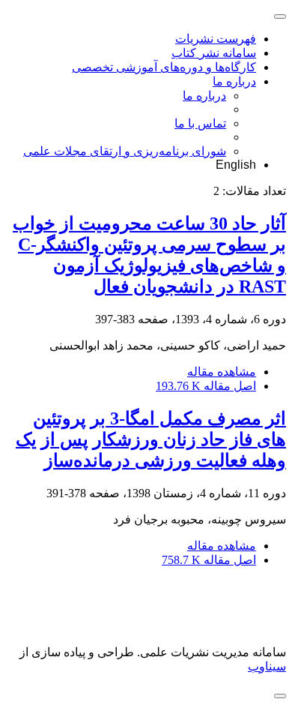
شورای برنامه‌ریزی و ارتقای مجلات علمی (124, 151)
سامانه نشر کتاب (213, 52)
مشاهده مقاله (221, 371)
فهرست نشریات (215, 38)
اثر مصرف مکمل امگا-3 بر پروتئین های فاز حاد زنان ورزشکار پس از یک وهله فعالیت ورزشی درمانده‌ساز (151, 439)
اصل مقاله (206, 386)
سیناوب (267, 666)
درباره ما (234, 81)
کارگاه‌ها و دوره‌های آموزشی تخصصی (164, 67)
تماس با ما (200, 123)
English (236, 164)
